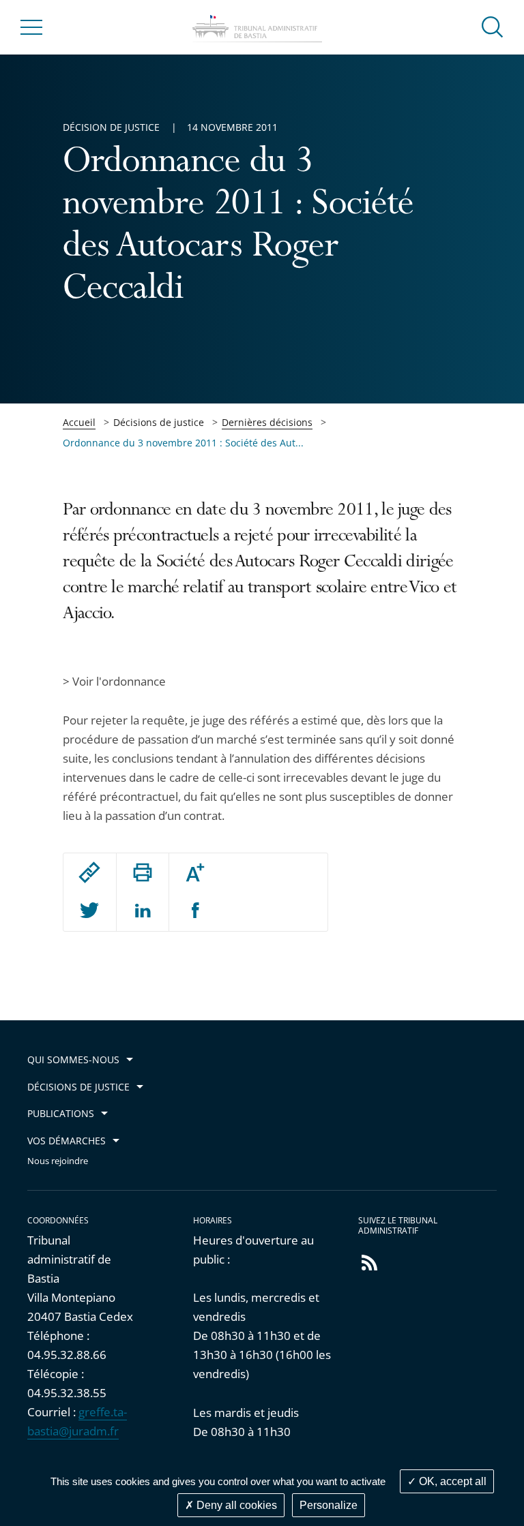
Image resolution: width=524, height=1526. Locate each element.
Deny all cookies (235, 1505)
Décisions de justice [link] (158, 422)
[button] (493, 26)
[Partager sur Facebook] (195, 911)
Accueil (79, 422)
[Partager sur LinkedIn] (143, 911)
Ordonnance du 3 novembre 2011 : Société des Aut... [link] (183, 442)
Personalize (329, 1505)
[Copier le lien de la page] (89, 872)
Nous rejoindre (57, 1161)
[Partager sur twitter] (89, 911)
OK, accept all (451, 1481)
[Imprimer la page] (143, 872)
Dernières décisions (267, 422)
